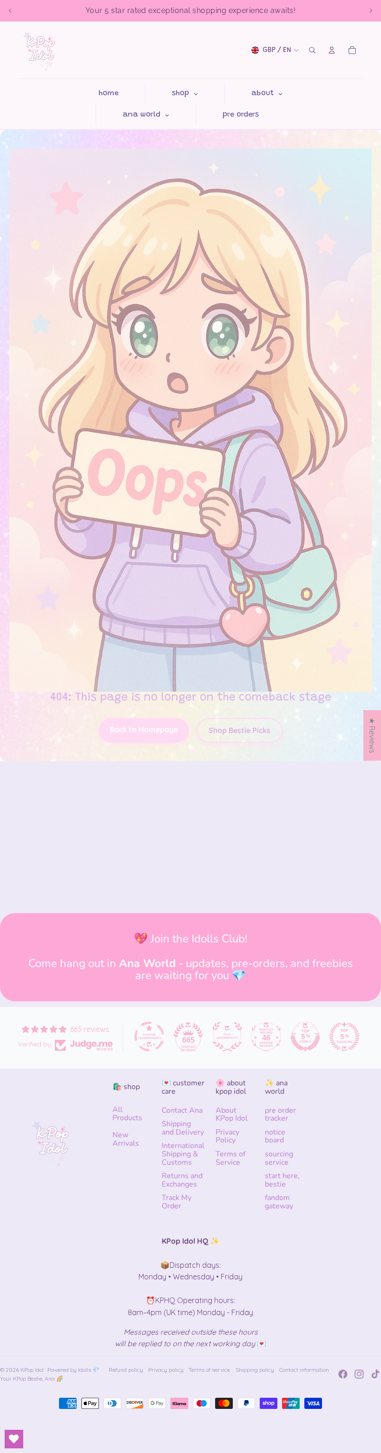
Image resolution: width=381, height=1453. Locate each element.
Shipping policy (255, 1369)
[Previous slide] (10, 10)
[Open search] (312, 50)
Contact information (304, 1369)
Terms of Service (230, 1158)
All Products (127, 1113)
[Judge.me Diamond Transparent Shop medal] (149, 1036)
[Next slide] (371, 10)
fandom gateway (279, 1202)
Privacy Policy (227, 1136)
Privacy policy (166, 1369)
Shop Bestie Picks (239, 730)
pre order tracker (280, 1114)
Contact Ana (182, 1110)
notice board (275, 1136)
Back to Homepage (144, 729)
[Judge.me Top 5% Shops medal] (305, 1036)
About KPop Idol (232, 1114)
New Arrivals (125, 1139)
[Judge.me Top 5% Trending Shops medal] (344, 1036)
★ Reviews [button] (372, 735)
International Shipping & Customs (183, 1154)
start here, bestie (282, 1180)
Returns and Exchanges (182, 1180)
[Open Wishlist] (14, 1439)
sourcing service (279, 1158)
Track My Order (176, 1202)
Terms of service (209, 1369)
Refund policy (126, 1369)
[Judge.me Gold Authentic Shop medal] (227, 1036)
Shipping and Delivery (183, 1128)
